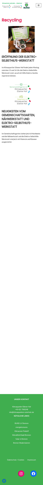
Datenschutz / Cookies (15, 460)
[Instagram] (21, 473)
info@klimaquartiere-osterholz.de (21, 412)
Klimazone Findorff (22, 431)
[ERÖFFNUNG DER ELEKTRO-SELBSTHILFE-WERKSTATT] (21, 39)
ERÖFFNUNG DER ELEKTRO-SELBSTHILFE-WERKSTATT (19, 59)
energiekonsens (22, 427)
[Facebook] (33, 473)
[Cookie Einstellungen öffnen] (4, 482)
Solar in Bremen (21, 439)
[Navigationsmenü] (38, 5)
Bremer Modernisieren (21, 443)
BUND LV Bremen (21, 423)
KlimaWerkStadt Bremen (21, 435)
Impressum (31, 460)
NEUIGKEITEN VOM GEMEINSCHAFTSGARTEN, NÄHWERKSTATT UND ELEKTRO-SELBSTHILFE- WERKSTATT (18, 119)
